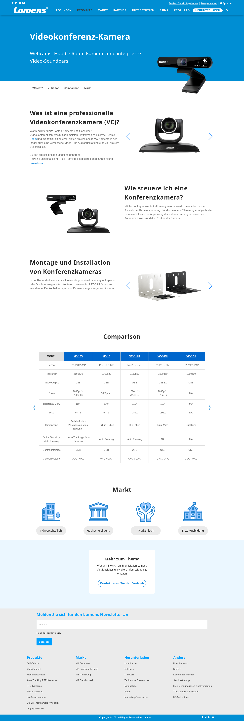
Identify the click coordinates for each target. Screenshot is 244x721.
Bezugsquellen (209, 3)
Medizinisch (146, 530)
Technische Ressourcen (137, 680)
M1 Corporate (83, 663)
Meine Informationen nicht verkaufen (192, 686)
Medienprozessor (36, 674)
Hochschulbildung (98, 530)
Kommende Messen (183, 674)
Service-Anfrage (181, 680)
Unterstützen (143, 10)
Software (129, 669)
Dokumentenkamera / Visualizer (43, 702)
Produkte (84, 10)
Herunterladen (207, 10)
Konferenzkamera (36, 697)
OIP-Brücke (33, 663)
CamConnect (34, 669)
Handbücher (130, 663)
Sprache (227, 3)
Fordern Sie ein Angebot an (183, 3)
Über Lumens (180, 663)
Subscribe (44, 641)
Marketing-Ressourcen (136, 697)
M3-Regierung (83, 674)
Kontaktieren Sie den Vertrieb (122, 583)
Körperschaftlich (51, 530)
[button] (210, 136)
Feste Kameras (35, 691)
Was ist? (37, 88)
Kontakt (177, 669)
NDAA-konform (181, 697)
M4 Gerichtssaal (84, 680)
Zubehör (53, 88)
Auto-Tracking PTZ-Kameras (42, 680)
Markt (103, 10)
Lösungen (63, 10)
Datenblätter (130, 686)
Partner (119, 10)
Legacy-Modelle (35, 708)
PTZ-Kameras (34, 686)
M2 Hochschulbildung (87, 669)
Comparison (71, 88)
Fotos (127, 691)
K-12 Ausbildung (193, 530)
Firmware (129, 674)
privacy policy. (54, 633)
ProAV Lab (182, 10)
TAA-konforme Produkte (186, 691)
